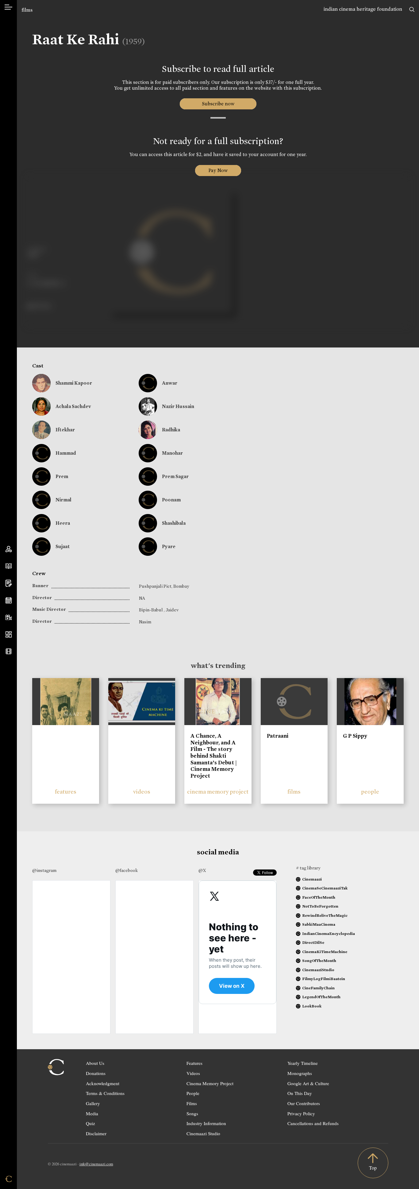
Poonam (171, 500)
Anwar (169, 383)
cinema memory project (217, 791)
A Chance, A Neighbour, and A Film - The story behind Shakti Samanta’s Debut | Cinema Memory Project (213, 755)
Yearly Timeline (302, 1063)
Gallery (93, 1103)
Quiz (90, 1123)
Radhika (171, 430)
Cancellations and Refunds (313, 1123)
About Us (95, 1063)
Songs (192, 1113)
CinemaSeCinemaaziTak (325, 888)
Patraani (277, 735)
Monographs (299, 1073)
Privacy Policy (301, 1113)
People (192, 1093)
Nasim (145, 622)
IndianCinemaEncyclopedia (328, 933)
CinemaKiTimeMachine (324, 951)
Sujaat (63, 546)
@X (202, 870)
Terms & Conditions (105, 1093)
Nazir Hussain (178, 406)
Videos (193, 1073)
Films (191, 1103)
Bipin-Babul (151, 610)
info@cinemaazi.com (96, 1164)
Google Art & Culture (308, 1083)
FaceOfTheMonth (318, 897)
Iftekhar (65, 430)
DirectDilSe (313, 942)
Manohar (172, 453)
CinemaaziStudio (318, 969)
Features (194, 1063)
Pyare (168, 546)
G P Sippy (355, 735)
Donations (96, 1073)
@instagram (44, 870)
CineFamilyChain (318, 988)
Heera (63, 523)
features (65, 791)
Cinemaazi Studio (203, 1133)
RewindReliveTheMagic (325, 915)
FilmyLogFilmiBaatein (323, 978)
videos (141, 791)
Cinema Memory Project (209, 1083)
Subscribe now (218, 104)
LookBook (311, 1006)
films (27, 10)
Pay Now (218, 170)
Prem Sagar (175, 476)
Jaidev (172, 610)
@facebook (126, 870)
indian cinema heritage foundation (363, 9)
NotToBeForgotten (320, 906)
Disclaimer (96, 1133)
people (370, 791)
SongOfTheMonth (319, 960)
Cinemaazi (312, 879)
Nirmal (63, 500)
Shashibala (174, 523)
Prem (62, 476)
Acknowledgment (102, 1083)
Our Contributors (303, 1103)
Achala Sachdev (73, 406)
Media (92, 1113)
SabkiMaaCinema (318, 924)
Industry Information (206, 1123)
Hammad (66, 453)
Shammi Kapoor (74, 383)
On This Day (299, 1093)
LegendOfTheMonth (321, 997)
